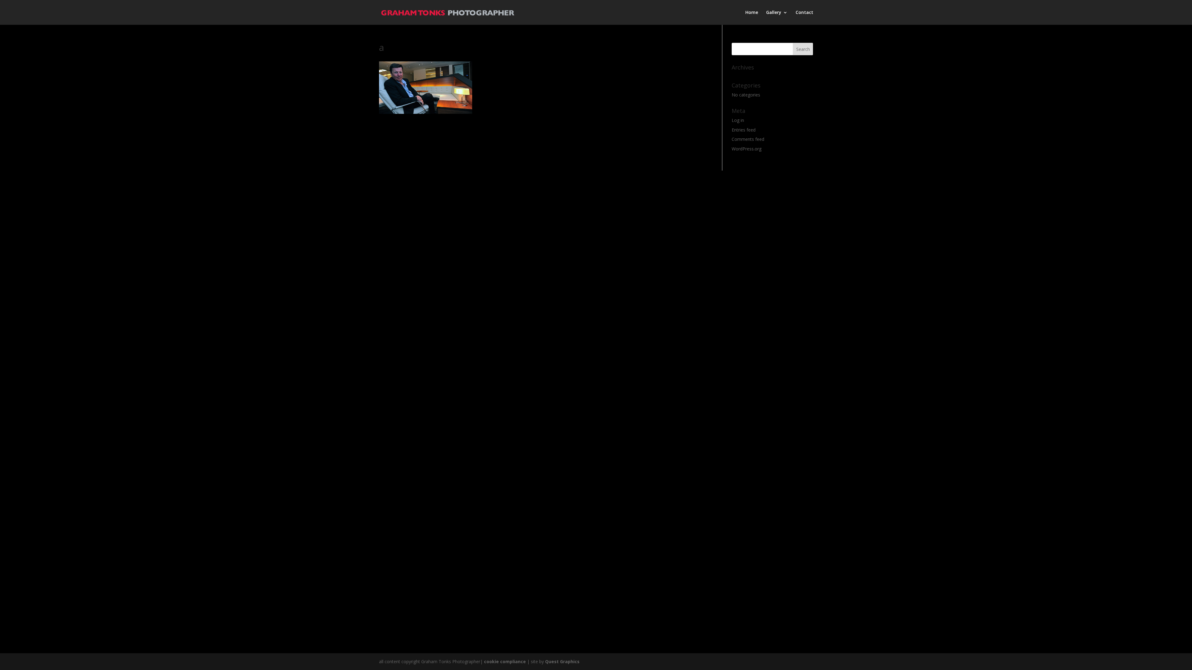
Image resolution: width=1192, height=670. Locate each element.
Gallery (773, 12)
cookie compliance (505, 661)
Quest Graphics (562, 661)
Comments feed (748, 139)
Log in (738, 120)
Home (751, 12)
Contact (804, 12)
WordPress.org (746, 149)
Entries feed (744, 130)
